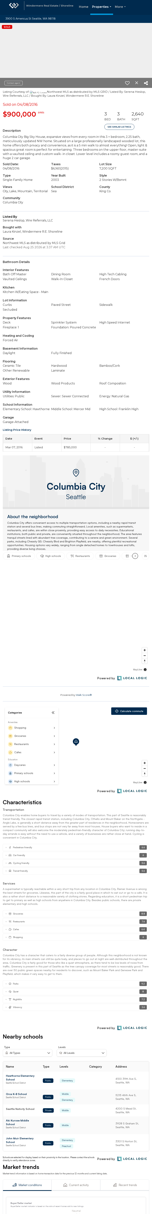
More (121, 10)
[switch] (127, 83)
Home (83, 7)
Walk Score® (84, 694)
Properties (102, 10)
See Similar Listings (119, 127)
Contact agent (13, 83)
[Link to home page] (13, 7)
